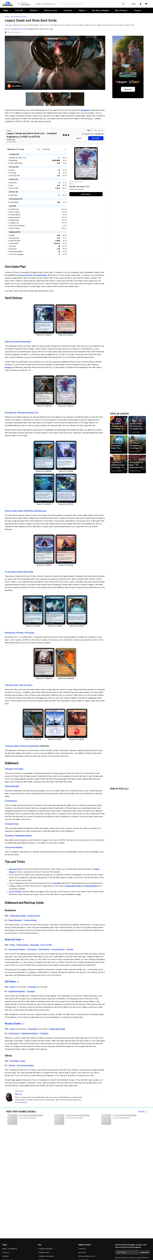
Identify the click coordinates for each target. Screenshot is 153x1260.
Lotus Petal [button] (10, 572)
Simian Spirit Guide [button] (25, 572)
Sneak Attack (14, 202)
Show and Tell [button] (26, 275)
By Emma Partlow (117, 432)
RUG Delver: (11, 981)
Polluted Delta (14, 220)
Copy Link (17, 32)
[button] (123, 4)
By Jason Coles (135, 432)
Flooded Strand (14, 215)
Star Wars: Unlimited (100, 10)
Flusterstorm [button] (41, 511)
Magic (5, 10)
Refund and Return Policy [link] (86, 1256)
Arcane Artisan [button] (12, 824)
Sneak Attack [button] (41, 275)
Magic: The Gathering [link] (9, 1248)
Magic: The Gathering (13, 16)
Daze (11, 185)
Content (137, 10)
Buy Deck (95, 138)
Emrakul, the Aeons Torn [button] (28, 412)
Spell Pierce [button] (30, 511)
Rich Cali (10, 29)
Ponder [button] (21, 633)
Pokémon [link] (5, 1256)
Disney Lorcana (50, 10)
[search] (89, 3)
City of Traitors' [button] (15, 891)
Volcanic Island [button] (12, 746)
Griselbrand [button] (85, 110)
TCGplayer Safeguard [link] (45, 1248)
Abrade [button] (9, 769)
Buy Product (86, 194)
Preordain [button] (30, 633)
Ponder (12, 170)
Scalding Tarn (14, 223)
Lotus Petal (13, 195)
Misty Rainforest (14, 217)
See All (141, 1112)
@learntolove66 (20, 29)
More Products (121, 10)
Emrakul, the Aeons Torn (17, 158)
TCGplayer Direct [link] (43, 1252)
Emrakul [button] (8, 367)
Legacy (24, 16)
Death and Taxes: (13, 939)
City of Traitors (14, 212)
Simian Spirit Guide (15, 163)
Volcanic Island (14, 228)
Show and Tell (14, 175)
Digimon (82, 10)
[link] (7, 4)
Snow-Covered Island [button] (30, 746)
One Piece (68, 10)
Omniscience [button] (11, 801)
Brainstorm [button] (10, 633)
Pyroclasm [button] (19, 769)
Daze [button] (21, 511)
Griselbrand (13, 160)
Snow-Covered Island (16, 225)
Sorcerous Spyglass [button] (14, 847)
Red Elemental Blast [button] (24, 835)
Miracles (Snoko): (13, 1023)
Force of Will (14, 188)
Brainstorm (13, 183)
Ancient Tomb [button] (12, 685)
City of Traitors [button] (26, 685)
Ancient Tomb (14, 209)
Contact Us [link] (82, 1248)
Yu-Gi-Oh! (19, 10)
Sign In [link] (133, 4)
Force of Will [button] (11, 511)
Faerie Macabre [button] (12, 786)
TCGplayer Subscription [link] (46, 1256)
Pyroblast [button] (10, 835)
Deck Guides (16, 86)
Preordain (13, 173)
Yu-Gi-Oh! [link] (5, 1252)
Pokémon (33, 10)
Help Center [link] (82, 1252)
